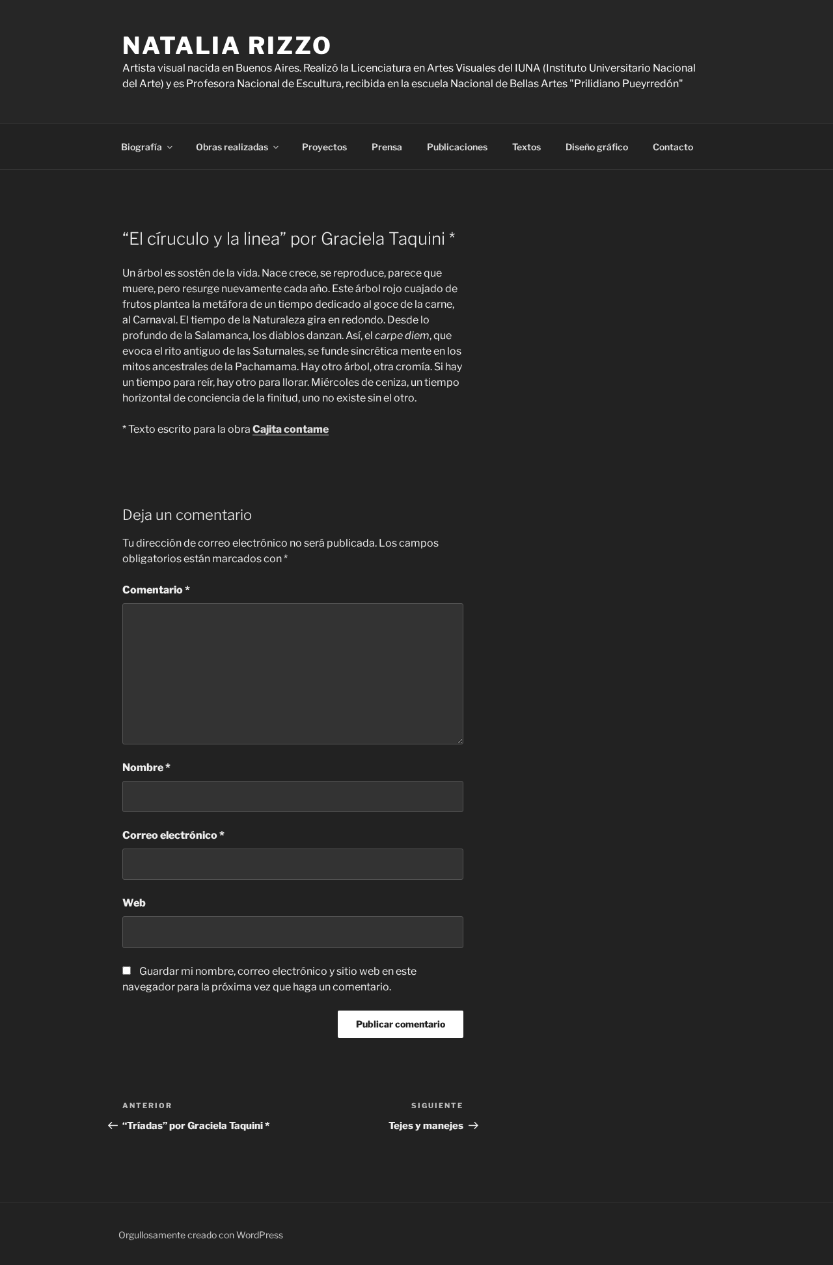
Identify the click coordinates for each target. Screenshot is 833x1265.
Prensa (387, 146)
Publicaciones (457, 146)
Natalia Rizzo (227, 45)
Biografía (141, 146)
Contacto (673, 146)
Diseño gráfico (597, 146)
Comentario (156, 590)
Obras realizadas (232, 146)
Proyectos (324, 146)
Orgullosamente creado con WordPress (200, 1234)
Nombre (146, 767)
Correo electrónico (173, 835)
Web (134, 903)
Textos (526, 146)
